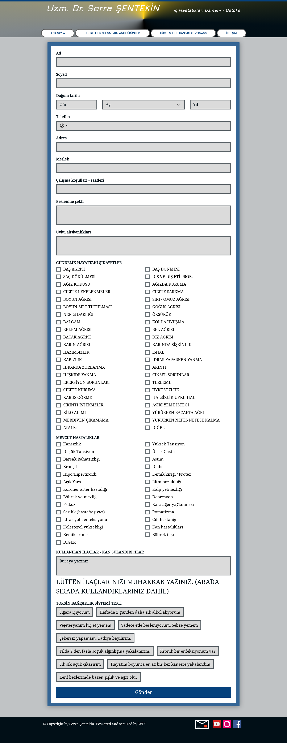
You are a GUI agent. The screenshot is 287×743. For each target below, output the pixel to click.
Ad (58, 53)
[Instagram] (227, 724)
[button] (112, 33)
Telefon (63, 117)
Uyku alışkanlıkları (73, 232)
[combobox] (143, 104)
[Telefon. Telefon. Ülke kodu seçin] (64, 126)
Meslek (62, 159)
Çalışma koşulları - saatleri (80, 180)
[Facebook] (237, 724)
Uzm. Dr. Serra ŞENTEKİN (102, 8)
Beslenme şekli (70, 201)
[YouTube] (217, 724)
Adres (61, 138)
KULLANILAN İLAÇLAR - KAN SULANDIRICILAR (100, 552)
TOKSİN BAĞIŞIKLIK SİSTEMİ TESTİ (89, 603)
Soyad (61, 74)
